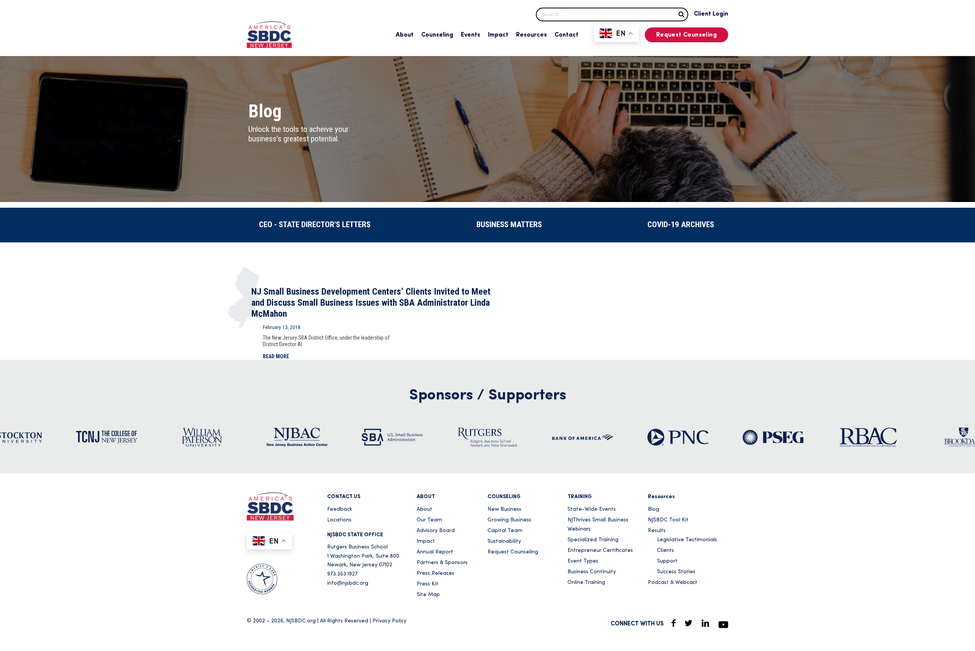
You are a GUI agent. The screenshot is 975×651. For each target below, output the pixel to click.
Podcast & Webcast (672, 582)
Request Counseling (686, 35)
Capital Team (505, 531)
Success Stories (676, 572)
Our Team (429, 520)
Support (667, 561)
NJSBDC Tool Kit (668, 520)
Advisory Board (436, 531)
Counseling (437, 35)
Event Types (582, 561)
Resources (531, 35)
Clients (665, 550)
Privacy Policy (389, 621)
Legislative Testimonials (687, 540)
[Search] (681, 14)
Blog (653, 509)
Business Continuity (591, 572)
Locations (339, 520)
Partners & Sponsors (442, 563)
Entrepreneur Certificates (600, 550)
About (405, 35)
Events (470, 35)
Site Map (428, 595)
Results (657, 531)
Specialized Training (593, 540)
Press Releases (435, 573)
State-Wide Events (591, 509)
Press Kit (427, 584)
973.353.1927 (342, 574)
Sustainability (504, 541)
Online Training (586, 582)
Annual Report (435, 552)
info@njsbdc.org (347, 583)
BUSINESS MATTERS (509, 224)
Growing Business (509, 520)
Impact (498, 35)
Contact (567, 35)
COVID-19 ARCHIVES (680, 224)
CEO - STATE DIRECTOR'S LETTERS (315, 224)
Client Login (711, 14)
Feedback (339, 509)
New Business (504, 509)
